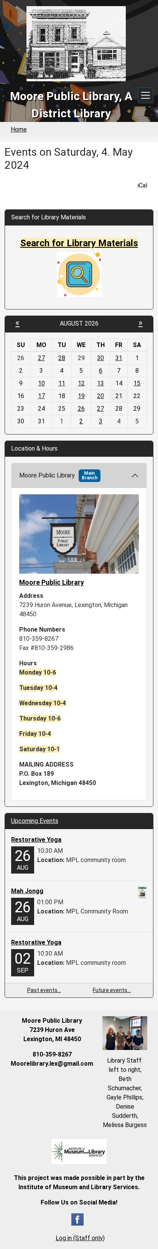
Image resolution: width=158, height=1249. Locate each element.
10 (41, 383)
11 (61, 383)
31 (118, 358)
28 (61, 358)
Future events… (112, 990)
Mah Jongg (27, 891)
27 (41, 358)
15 (136, 383)
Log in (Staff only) (80, 1238)
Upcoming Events (34, 820)
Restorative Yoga (36, 839)
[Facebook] (77, 1219)
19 (81, 396)
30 (100, 358)
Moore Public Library (58, 476)
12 (81, 383)
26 (81, 408)
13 (100, 383)
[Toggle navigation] (145, 95)
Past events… (44, 990)
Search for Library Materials (79, 243)
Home (19, 129)
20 (100, 396)
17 (41, 396)
